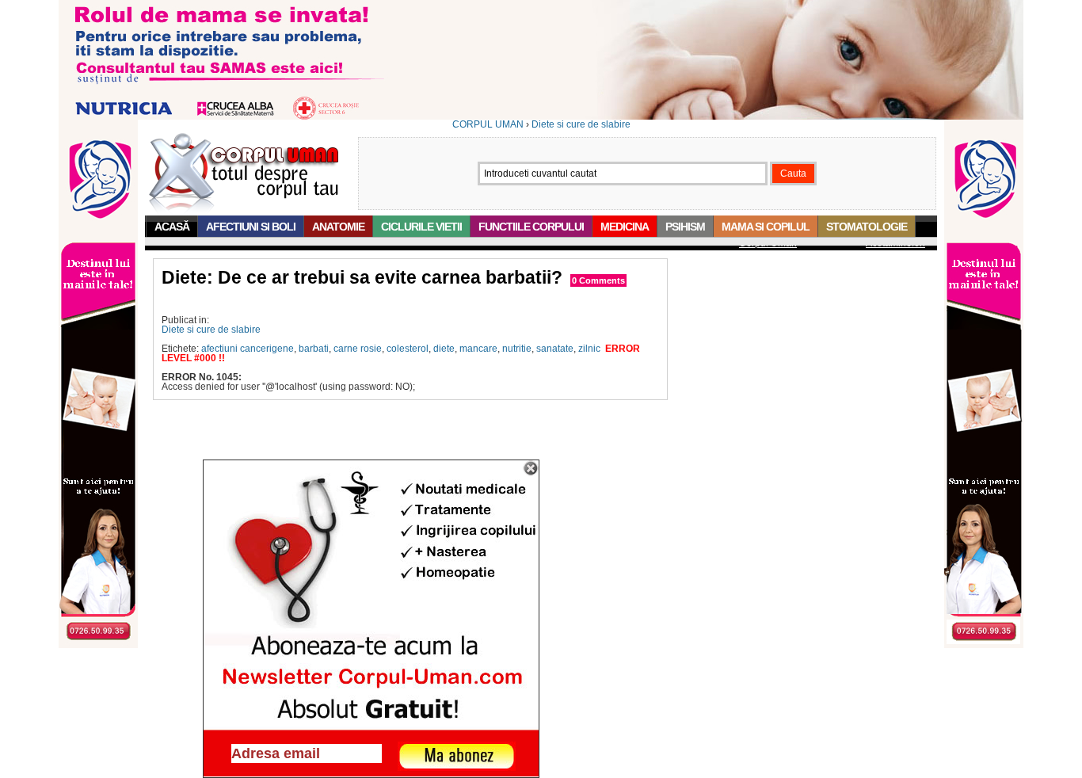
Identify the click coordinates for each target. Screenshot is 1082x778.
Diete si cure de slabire (581, 124)
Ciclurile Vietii (421, 226)
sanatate (554, 348)
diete (444, 348)
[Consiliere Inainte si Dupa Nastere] (541, 116)
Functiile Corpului (531, 226)
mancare (478, 348)
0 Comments (598, 280)
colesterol (408, 348)
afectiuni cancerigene (247, 348)
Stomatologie (866, 226)
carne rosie (357, 348)
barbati (314, 348)
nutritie (516, 348)
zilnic (589, 348)
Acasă (171, 226)
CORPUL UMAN (488, 124)
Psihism (685, 226)
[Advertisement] (347, 301)
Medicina (624, 226)
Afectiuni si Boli (250, 226)
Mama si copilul (766, 226)
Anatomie (338, 226)
